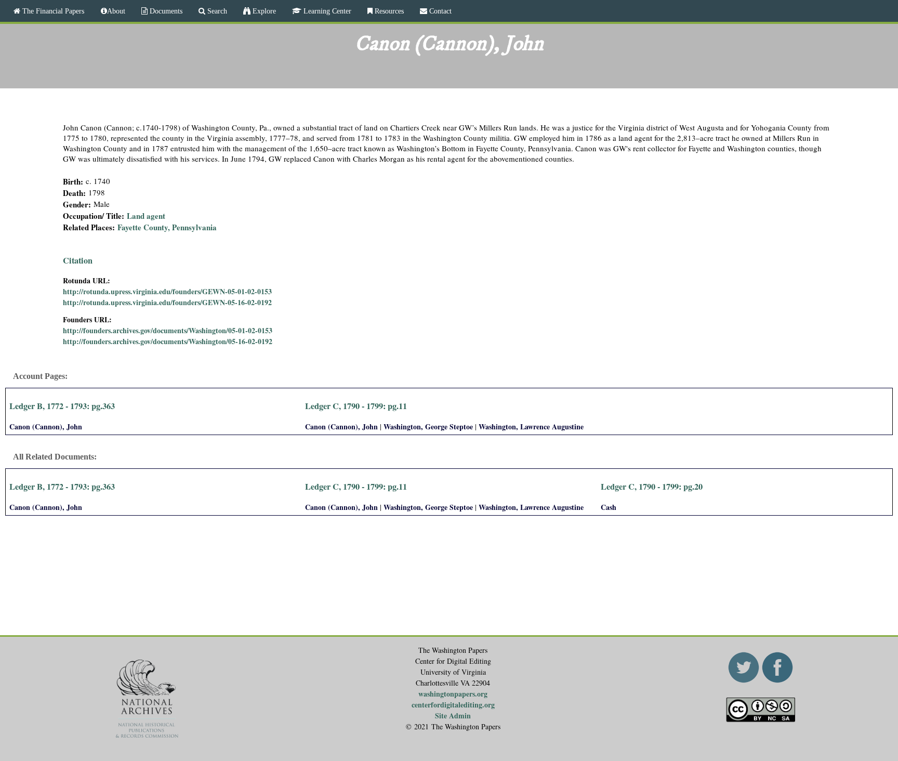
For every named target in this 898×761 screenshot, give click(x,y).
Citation (78, 260)
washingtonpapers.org (452, 693)
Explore (263, 11)
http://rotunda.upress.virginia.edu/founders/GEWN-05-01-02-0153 (167, 291)
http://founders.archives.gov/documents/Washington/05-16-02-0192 (167, 341)
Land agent (146, 215)
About (116, 11)
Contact (439, 11)
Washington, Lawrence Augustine (531, 426)
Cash (608, 507)
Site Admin (453, 715)
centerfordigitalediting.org (453, 704)
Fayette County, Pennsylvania (167, 227)
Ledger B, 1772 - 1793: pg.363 (62, 406)
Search (216, 11)
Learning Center (326, 11)
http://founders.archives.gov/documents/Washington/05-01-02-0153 (167, 330)
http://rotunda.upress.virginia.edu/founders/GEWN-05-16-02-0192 (167, 302)
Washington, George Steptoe (428, 426)
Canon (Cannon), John (45, 426)
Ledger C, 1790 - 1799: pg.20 (652, 486)
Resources (388, 11)
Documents (165, 11)
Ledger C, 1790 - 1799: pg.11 (356, 406)
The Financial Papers (52, 11)
